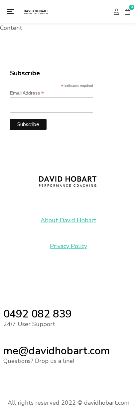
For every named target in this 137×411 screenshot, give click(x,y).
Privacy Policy (68, 246)
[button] (11, 11)
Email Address (27, 93)
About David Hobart (68, 220)
